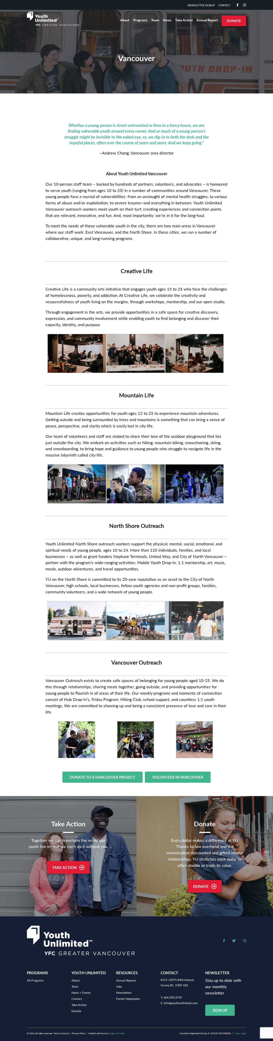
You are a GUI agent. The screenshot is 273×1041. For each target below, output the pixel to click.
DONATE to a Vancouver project (102, 777)
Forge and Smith (117, 1033)
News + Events (81, 992)
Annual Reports (126, 980)
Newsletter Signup (201, 5)
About (124, 20)
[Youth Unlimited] (53, 19)
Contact (224, 5)
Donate (234, 20)
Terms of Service (61, 1033)
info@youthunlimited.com (181, 1003)
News (167, 20)
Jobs (119, 986)
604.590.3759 (173, 997)
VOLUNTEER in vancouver (177, 777)
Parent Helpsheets (128, 998)
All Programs (35, 980)
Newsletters (124, 992)
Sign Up (220, 1010)
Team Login (240, 1033)
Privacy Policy (78, 1033)
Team (155, 20)
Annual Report (207, 20)
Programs (140, 20)
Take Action (184, 20)
